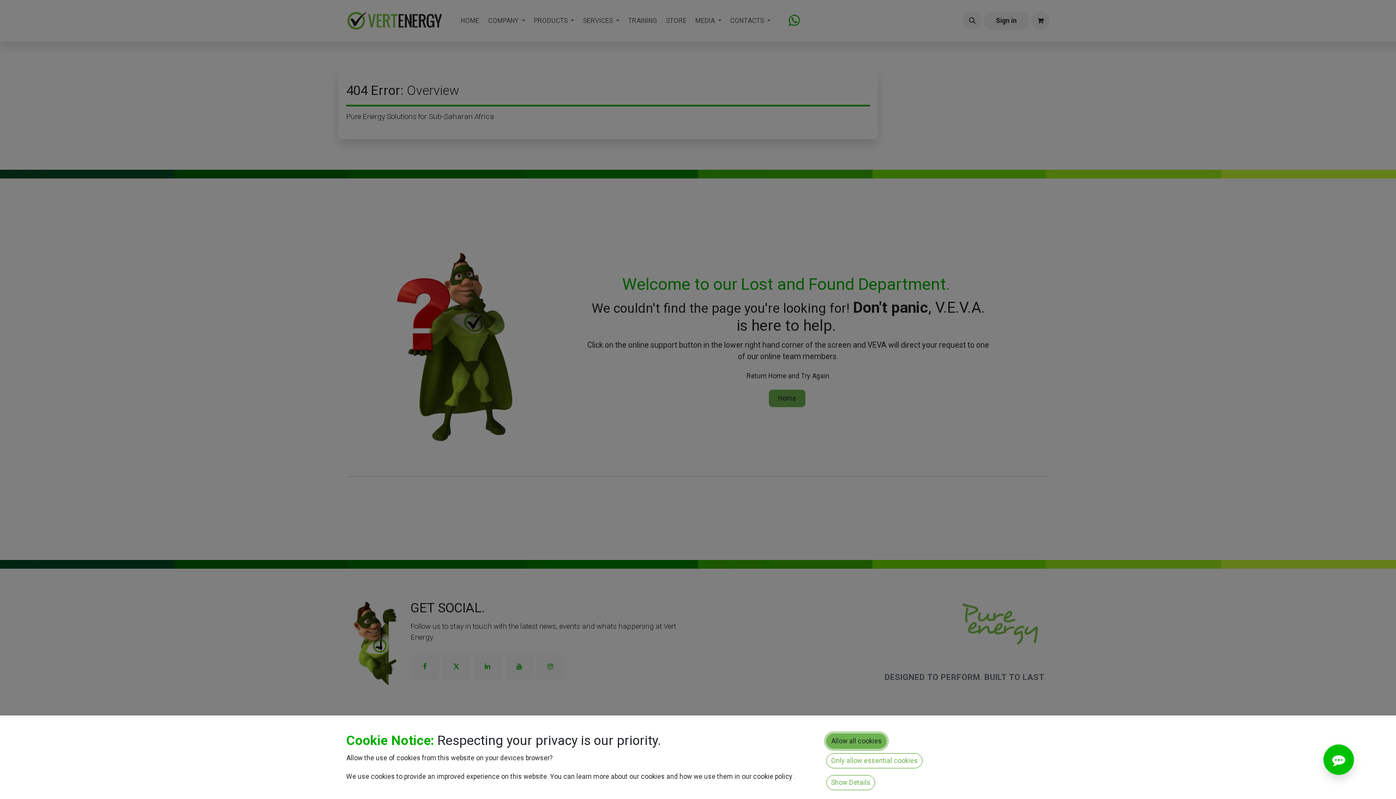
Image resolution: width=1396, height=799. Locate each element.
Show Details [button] (850, 782)
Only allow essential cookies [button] (874, 761)
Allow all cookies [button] (856, 741)
